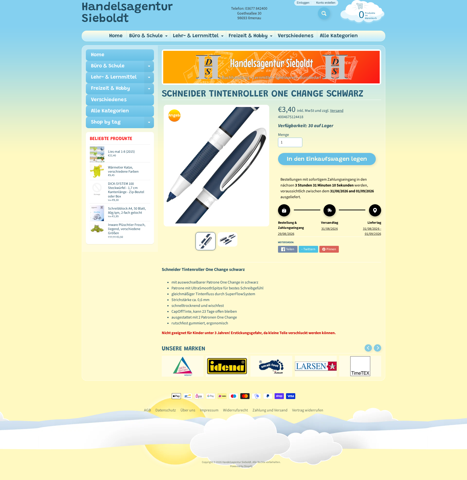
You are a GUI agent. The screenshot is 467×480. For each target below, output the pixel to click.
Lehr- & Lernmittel (199, 37)
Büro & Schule (149, 37)
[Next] (377, 348)
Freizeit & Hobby (251, 37)
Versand (336, 110)
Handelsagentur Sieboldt (127, 13)
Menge (283, 134)
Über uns (187, 410)
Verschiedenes (295, 36)
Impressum (209, 410)
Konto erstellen (325, 2)
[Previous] (368, 348)
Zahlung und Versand (269, 410)
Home (116, 36)
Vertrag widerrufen (307, 410)
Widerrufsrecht (235, 410)
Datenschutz (165, 410)
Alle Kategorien (339, 36)
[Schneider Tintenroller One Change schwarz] (205, 241)
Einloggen (303, 2)
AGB (147, 410)
